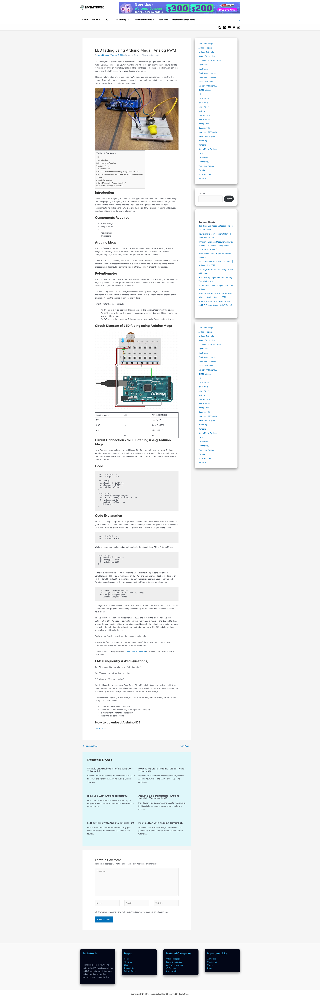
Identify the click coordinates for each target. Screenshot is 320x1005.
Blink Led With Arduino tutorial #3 (107, 795)
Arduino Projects (205, 48)
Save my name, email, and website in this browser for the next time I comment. (133, 912)
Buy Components (143, 19)
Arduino (96, 19)
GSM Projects (204, 90)
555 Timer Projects (207, 43)
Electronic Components (183, 19)
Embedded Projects (207, 77)
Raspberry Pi (122, 19)
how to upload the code (135, 651)
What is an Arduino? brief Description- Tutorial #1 (110, 770)
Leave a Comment (151, 55)
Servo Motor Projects (207, 149)
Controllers (203, 65)
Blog (126, 965)
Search (201, 193)
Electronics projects (207, 73)
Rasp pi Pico (203, 124)
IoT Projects (203, 98)
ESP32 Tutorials (205, 81)
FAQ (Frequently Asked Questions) (112, 183)
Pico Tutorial (204, 119)
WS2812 (202, 178)
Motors (201, 111)
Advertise (163, 19)
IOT (108, 19)
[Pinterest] (233, 27)
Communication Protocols (209, 60)
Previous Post (90, 746)
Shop (209, 968)
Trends (201, 170)
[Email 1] (238, 27)
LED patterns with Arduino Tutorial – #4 (110, 822)
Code (100, 177)
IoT (199, 94)
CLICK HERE (100, 728)
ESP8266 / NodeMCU (207, 86)
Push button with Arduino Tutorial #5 (160, 822)
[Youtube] (229, 27)
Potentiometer (104, 169)
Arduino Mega (104, 166)
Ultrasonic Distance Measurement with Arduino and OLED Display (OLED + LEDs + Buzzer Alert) (215, 246)
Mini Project (203, 107)
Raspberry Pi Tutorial (207, 132)
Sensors (202, 145)
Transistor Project (206, 166)
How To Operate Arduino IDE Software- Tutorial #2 (162, 770)
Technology (203, 162)
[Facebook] (220, 27)
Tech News (203, 157)
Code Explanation (105, 180)
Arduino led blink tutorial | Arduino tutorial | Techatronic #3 (159, 797)
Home (85, 19)
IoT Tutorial (203, 103)
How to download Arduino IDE (111, 186)
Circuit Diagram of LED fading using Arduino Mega (118, 172)
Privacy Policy (130, 971)
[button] (101, 19)
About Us (128, 962)
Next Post (185, 746)
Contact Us (129, 968)
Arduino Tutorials (134, 55)
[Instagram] (224, 27)
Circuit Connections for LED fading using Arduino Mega (120, 174)
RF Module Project (206, 136)
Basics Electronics (206, 56)
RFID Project (204, 140)
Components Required (107, 163)
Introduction (103, 160)
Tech (200, 153)
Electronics (203, 69)
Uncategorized (205, 174)
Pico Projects (204, 115)
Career (210, 965)
